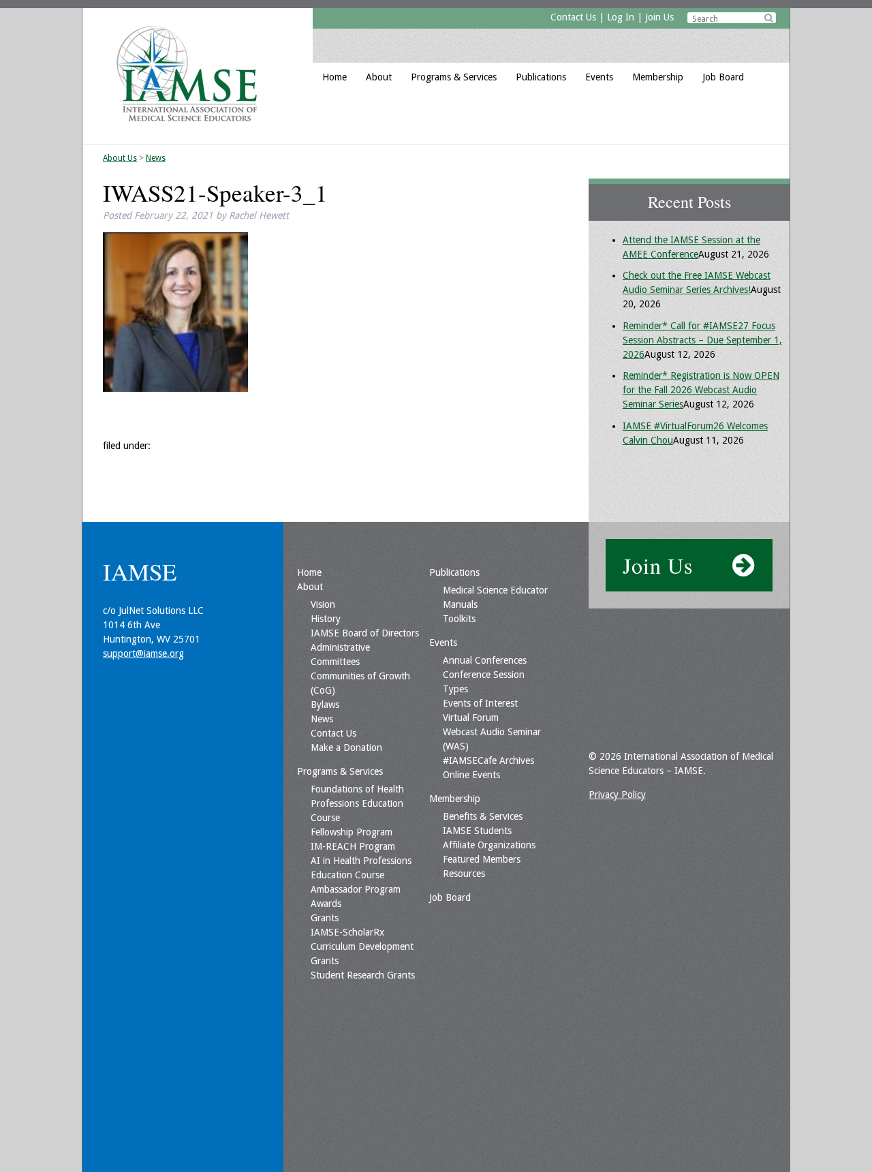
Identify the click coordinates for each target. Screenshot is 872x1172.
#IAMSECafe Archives (488, 760)
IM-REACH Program (353, 846)
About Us (120, 158)
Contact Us (573, 17)
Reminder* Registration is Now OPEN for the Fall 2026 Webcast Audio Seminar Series (701, 390)
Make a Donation (346, 747)
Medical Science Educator (495, 590)
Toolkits (459, 618)
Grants (325, 917)
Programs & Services (454, 77)
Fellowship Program (351, 832)
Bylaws (325, 704)
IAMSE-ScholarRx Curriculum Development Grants (362, 946)
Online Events (471, 774)
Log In (620, 17)
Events (599, 77)
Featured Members (481, 859)
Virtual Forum (471, 717)
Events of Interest (480, 703)
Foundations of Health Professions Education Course (357, 803)
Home (334, 77)
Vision (323, 604)
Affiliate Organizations (489, 844)
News (156, 158)
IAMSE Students (477, 830)
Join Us (659, 17)
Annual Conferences (485, 660)
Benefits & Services (483, 816)
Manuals (460, 604)
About (379, 77)
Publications (541, 77)
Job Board (723, 77)
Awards (326, 903)
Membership (657, 77)
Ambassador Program (356, 889)
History (326, 618)
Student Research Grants (363, 975)
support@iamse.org (143, 653)
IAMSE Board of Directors (365, 633)
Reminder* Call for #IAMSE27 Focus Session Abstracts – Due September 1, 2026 (702, 340)
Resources (464, 873)
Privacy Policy (617, 794)
